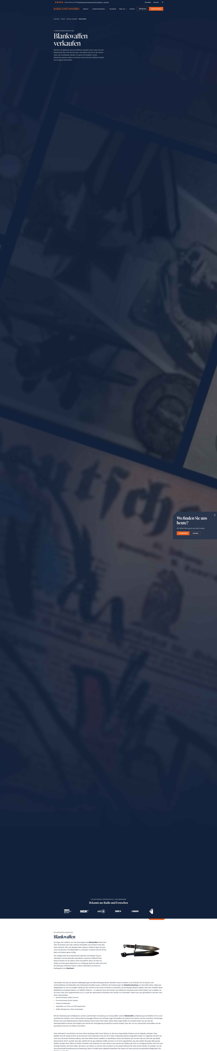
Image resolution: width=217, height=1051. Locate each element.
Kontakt (156, 2)
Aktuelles (148, 2)
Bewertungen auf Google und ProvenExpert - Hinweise (93, 2)
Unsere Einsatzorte (98, 9)
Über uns (122, 9)
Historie (132, 9)
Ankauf (85, 9)
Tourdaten (112, 9)
